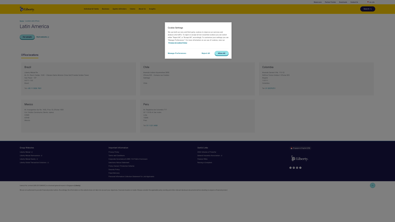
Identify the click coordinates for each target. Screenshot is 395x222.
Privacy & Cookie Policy (177, 43)
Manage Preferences (177, 53)
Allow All (221, 53)
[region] (198, 40)
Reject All (206, 53)
